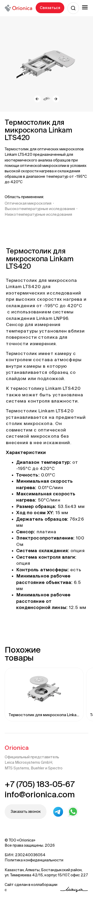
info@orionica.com (40, 794)
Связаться (50, 7)
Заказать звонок (26, 811)
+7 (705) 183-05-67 (40, 784)
